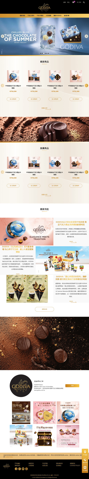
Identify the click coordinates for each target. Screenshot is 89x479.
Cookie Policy (9, 457)
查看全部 (44, 108)
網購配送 (72, 463)
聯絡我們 (17, 465)
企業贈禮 (31, 465)
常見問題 (45, 463)
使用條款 (58, 465)
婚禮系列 (31, 463)
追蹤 (72, 385)
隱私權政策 (59, 463)
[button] (86, 36)
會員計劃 (66, 15)
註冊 (64, 2)
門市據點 (17, 463)
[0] (73, 2)
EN (80, 2)
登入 (68, 2)
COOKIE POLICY (75, 465)
